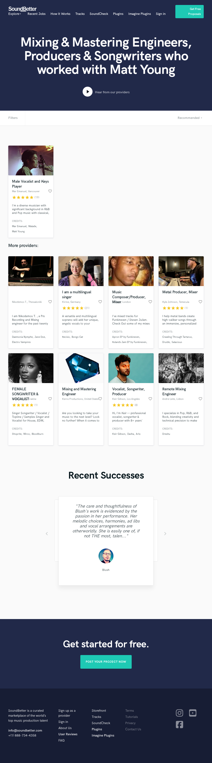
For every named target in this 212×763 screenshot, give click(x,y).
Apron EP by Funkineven (125, 337)
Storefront (99, 711)
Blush (106, 570)
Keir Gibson (118, 434)
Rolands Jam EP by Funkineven (129, 342)
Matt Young (18, 231)
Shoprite (17, 434)
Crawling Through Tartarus (177, 337)
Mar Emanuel (19, 226)
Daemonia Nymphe (22, 337)
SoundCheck (99, 14)
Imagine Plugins (139, 14)
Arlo (138, 434)
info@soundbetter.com (25, 731)
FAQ (61, 741)
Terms (129, 711)
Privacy (130, 723)
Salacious (177, 342)
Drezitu (166, 434)
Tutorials (131, 717)
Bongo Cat (77, 337)
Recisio (66, 337)
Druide (166, 342)
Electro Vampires (21, 342)
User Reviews (67, 734)
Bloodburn (37, 434)
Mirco (26, 434)
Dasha (130, 434)
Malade (32, 226)
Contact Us (133, 729)
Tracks (80, 14)
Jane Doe (40, 337)
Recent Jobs (37, 14)
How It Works (60, 14)
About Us (65, 728)
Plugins (118, 14)
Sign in (161, 14)
